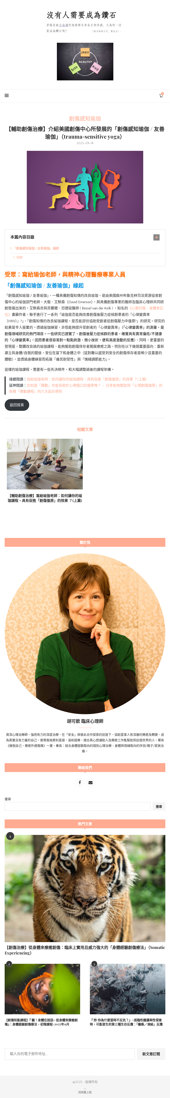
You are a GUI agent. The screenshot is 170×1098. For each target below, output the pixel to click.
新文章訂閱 (151, 1053)
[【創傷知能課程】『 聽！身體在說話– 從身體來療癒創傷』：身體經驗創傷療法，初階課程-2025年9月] (42, 989)
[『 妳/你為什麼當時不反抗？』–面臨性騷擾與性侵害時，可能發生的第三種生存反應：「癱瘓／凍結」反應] (127, 989)
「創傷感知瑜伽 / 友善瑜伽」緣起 (36, 248)
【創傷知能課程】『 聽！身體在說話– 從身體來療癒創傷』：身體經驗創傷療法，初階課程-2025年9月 (41, 1022)
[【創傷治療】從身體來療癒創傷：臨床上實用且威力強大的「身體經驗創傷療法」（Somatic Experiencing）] (85, 888)
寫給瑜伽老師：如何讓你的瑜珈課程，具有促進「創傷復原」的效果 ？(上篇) (87, 379)
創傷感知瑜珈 (85, 119)
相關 (19, 257)
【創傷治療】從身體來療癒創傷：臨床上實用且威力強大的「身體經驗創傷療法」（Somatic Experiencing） (85, 950)
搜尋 (8, 799)
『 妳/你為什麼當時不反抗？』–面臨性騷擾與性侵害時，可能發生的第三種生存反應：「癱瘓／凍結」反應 (126, 1022)
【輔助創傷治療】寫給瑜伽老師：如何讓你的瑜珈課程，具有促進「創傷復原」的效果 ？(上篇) (45, 498)
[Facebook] (80, 783)
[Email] (90, 783)
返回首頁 (17, 405)
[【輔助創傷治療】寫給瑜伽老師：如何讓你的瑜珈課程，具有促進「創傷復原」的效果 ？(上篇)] (45, 464)
